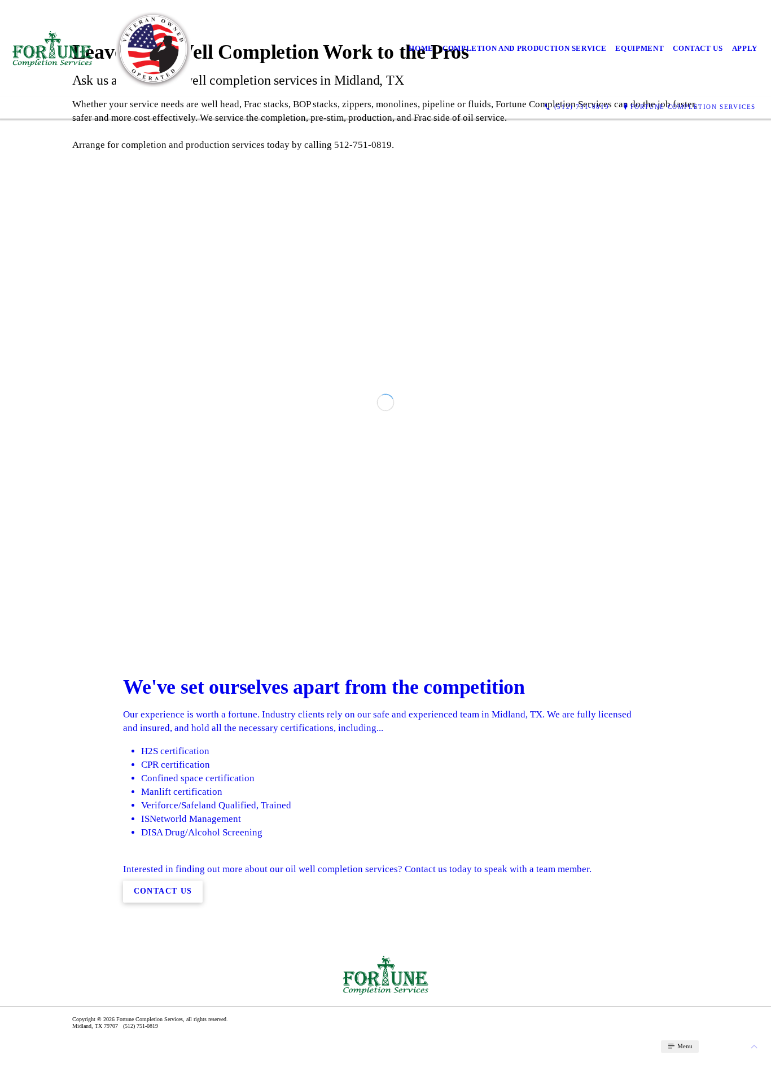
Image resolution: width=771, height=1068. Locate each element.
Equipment (639, 48)
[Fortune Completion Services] (52, 49)
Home (421, 48)
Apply (744, 48)
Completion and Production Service (524, 48)
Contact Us (698, 48)
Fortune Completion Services (693, 106)
